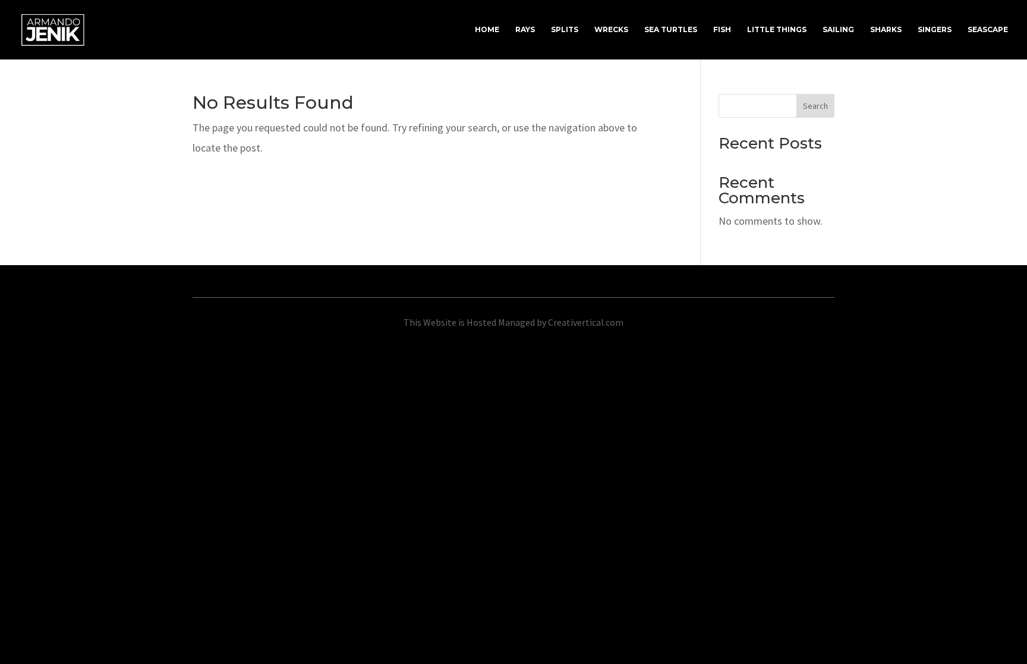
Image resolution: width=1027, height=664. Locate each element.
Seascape (988, 30)
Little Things (777, 30)
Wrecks (611, 30)
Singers (935, 30)
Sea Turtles (670, 30)
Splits (564, 30)
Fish (722, 30)
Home (487, 30)
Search (815, 105)
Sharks (886, 30)
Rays (525, 30)
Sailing (838, 30)
